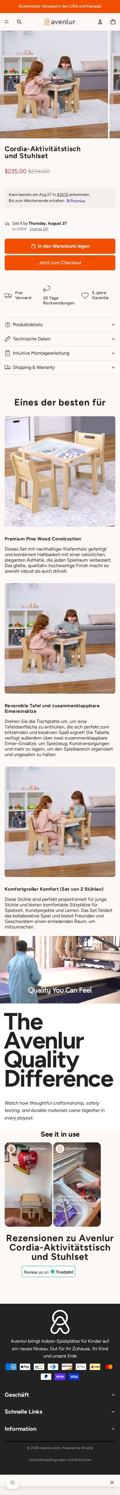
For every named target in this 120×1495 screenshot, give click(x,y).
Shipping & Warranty (34, 367)
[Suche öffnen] (19, 21)
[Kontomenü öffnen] (100, 21)
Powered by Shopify (77, 1448)
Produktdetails (28, 324)
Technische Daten (31, 339)
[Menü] (6, 21)
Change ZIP (38, 229)
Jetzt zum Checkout (60, 262)
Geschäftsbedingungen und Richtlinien (60, 1460)
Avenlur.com (50, 1448)
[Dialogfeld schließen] (112, 1482)
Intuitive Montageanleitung (41, 353)
